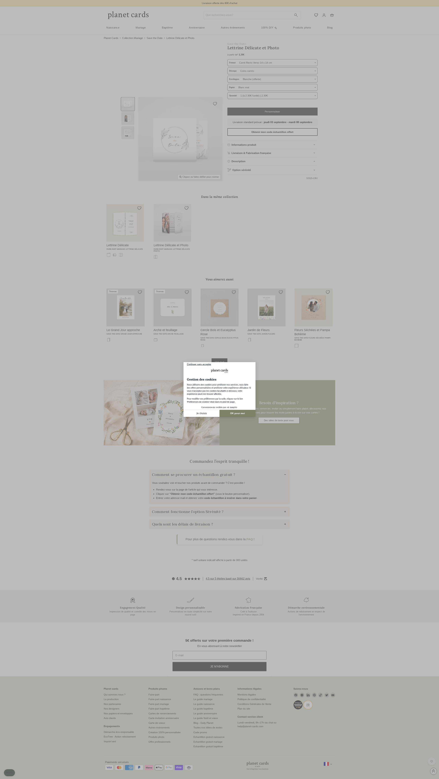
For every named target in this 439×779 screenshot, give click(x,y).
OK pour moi (237, 413)
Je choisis (201, 413)
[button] (9, 772)
